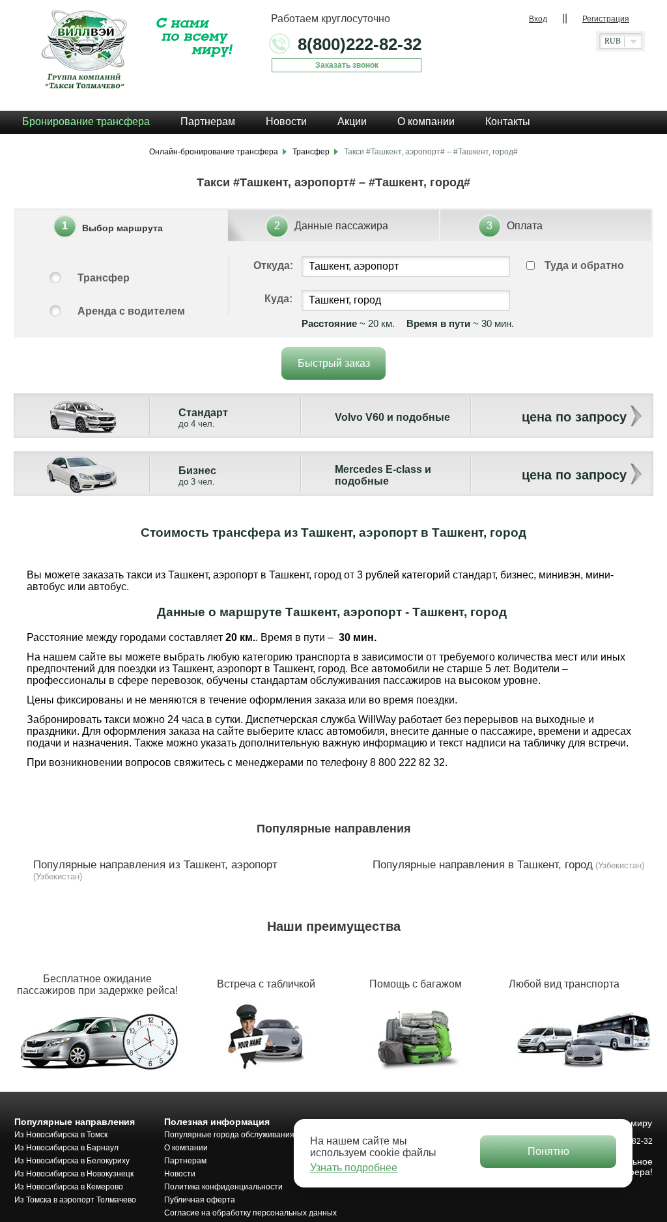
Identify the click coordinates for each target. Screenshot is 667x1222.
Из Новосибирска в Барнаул (66, 1147)
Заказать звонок (346, 65)
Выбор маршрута (122, 228)
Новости (179, 1173)
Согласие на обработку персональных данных (250, 1212)
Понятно (548, 1151)
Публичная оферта (199, 1199)
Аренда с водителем (131, 311)
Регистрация (605, 18)
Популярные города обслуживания (229, 1134)
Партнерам (185, 1160)
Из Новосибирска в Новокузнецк (74, 1173)
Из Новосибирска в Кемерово (68, 1186)
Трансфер (104, 277)
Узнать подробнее (353, 1167)
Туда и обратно (584, 265)
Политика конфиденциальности (223, 1186)
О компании (186, 1147)
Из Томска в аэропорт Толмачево (75, 1199)
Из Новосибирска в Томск (60, 1134)
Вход (538, 18)
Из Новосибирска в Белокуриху (72, 1160)
